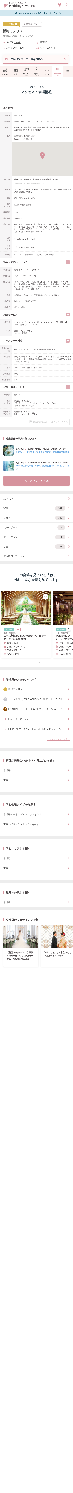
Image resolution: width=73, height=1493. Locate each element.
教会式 (16, 205)
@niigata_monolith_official (24, 239)
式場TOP (5, 74)
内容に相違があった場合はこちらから (50, 422)
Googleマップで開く (22, 139)
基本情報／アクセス (14, 556)
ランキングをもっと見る (58, 739)
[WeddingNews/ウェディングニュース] (16, 6)
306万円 (51, 47)
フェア (46, 74)
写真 (15, 74)
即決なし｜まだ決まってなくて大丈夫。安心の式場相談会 (42, 451)
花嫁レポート (32, 527)
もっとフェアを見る (36, 481)
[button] (36, 662)
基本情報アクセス (57, 74)
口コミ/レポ (26, 74)
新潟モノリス (13, 31)
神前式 (28, 205)
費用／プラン (32, 537)
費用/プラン (36, 74)
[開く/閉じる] (68, 262)
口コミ (32, 517)
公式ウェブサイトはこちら (24, 247)
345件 (17, 42)
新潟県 (6, 35)
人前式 (22, 205)
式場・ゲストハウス (22, 35)
